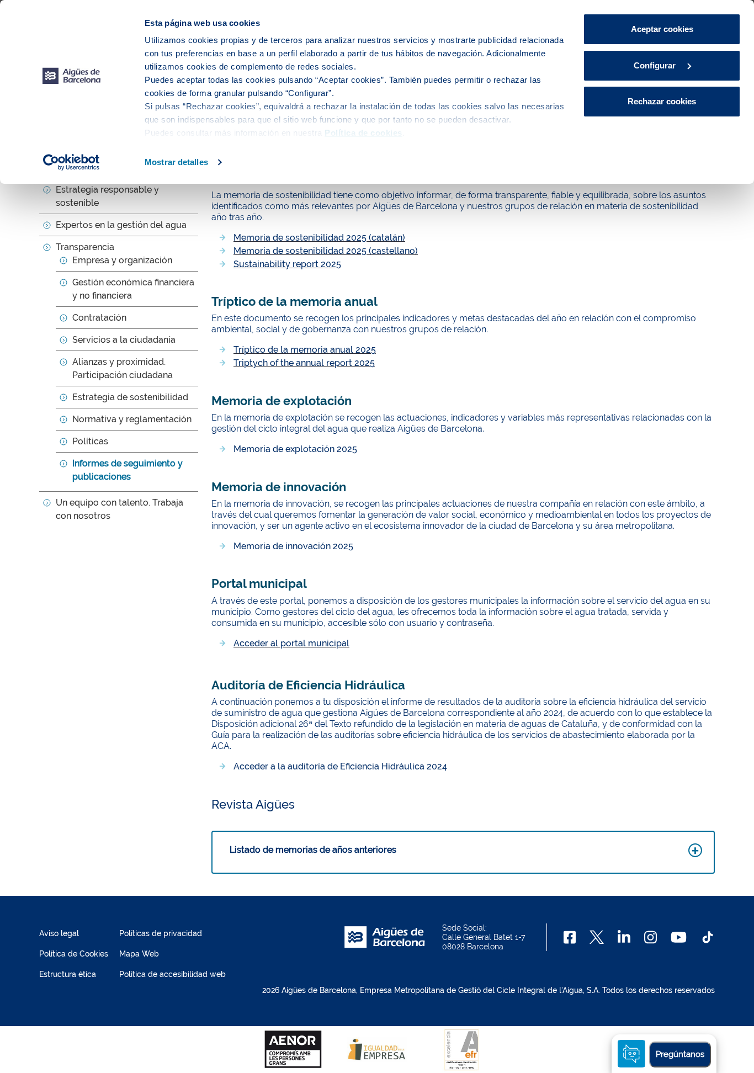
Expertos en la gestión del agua (121, 225)
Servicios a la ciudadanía (124, 339)
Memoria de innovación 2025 (293, 546)
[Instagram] (650, 937)
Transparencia (85, 247)
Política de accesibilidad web (172, 974)
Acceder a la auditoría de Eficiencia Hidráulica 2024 (340, 766)
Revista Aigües (253, 804)
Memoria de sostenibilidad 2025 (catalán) (319, 237)
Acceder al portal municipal (291, 643)
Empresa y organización (122, 260)
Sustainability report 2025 (287, 264)
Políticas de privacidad (160, 933)
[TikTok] (707, 937)
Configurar (656, 65)
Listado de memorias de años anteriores (313, 849)
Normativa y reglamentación (132, 419)
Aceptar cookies (662, 29)
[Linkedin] (624, 937)
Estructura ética (67, 974)
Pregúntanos (680, 1054)
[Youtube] (679, 937)
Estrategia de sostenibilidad (130, 397)
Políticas (90, 441)
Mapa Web (139, 953)
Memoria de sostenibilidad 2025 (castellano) (325, 251)
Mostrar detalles (176, 162)
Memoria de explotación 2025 (295, 449)
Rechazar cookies (662, 101)
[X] (597, 937)
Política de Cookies (73, 953)
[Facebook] (570, 937)
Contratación (99, 317)
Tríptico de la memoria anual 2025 (304, 349)
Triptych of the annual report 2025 (304, 363)
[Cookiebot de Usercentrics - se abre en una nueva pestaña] (71, 162)
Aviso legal (59, 933)
